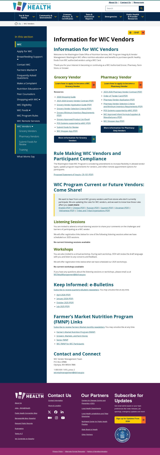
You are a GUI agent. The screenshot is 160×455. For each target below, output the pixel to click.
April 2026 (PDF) (64, 295)
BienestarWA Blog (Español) (25, 418)
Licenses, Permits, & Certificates (67, 16)
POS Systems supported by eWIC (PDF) (74, 123)
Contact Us (125, 2)
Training (23, 149)
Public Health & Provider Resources (133, 16)
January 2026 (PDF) (65, 298)
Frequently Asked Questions (26, 77)
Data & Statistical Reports (89, 16)
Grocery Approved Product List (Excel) (73, 119)
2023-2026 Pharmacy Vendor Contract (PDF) (123, 92)
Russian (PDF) (93, 208)
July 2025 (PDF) (63, 306)
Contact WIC (23, 64)
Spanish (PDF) (107, 208)
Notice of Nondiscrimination (97, 451)
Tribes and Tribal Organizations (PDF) (93, 210)
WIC (19, 44)
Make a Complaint (27, 83)
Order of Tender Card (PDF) (116, 96)
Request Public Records (24, 423)
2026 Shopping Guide (66, 97)
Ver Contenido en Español (24, 438)
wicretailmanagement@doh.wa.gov (69, 372)
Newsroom (139, 2)
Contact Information (55, 400)
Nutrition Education (28, 88)
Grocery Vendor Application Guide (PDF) (74, 104)
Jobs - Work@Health (22, 408)
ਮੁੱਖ (20, 23)
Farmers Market (26, 70)
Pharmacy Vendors (29, 136)
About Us (113, 2)
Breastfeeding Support (30, 56)
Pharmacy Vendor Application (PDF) (119, 99)
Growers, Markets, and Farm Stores (72, 336)
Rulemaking (19, 428)
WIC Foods (23, 110)
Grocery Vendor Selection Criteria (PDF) (74, 108)
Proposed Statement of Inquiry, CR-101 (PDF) (73, 174)
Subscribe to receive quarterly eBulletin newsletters (76, 289)
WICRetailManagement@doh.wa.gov (70, 274)
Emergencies (111, 16)
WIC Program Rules (27, 115)
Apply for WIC (24, 51)
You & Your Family (24, 16)
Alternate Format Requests (75, 451)
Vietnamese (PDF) (66, 210)
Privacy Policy (58, 451)
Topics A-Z (19, 433)
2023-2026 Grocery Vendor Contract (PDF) (75, 101)
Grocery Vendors (28, 131)
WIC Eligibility (24, 104)
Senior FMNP (62, 340)
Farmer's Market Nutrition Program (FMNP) (76, 332)
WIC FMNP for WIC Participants (70, 344)
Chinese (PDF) (79, 208)
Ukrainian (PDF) (122, 208)
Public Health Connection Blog (26, 413)
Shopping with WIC (28, 99)
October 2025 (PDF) (65, 302)
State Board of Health (90, 429)
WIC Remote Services (28, 121)
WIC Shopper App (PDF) (67, 131)
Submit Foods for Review (28, 143)
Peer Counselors (26, 94)
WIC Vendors (24, 126)
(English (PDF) (65, 208)
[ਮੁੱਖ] (34, 6)
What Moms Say (26, 156)
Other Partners (87, 434)
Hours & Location (54, 405)
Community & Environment (45, 16)
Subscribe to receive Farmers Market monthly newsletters (79, 327)
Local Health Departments (91, 408)
